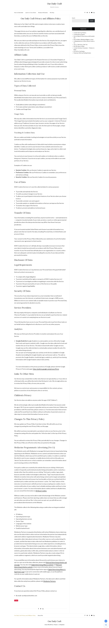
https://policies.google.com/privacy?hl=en (46, 369)
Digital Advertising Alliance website (42, 565)
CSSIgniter (61, 624)
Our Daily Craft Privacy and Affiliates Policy (25, 615)
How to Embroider (18, 12)
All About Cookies (41, 491)
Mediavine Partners (49, 581)
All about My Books (43, 12)
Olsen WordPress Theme (51, 624)
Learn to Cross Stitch (30, 12)
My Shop (52, 12)
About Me (40, 615)
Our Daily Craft (54, 3)
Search (73, 18)
